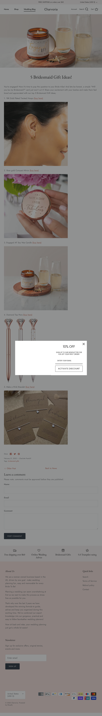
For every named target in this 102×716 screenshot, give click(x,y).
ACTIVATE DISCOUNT (69, 368)
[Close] (83, 344)
